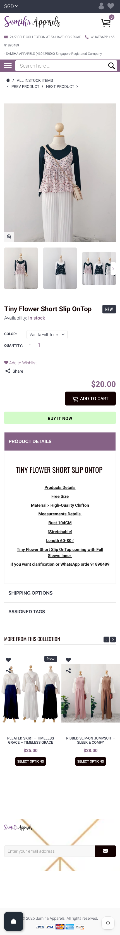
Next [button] (113, 268)
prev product (26, 87)
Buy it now (60, 418)
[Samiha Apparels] (18, 827)
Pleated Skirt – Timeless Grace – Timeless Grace (30, 740)
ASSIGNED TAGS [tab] (26, 611)
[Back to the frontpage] (7, 80)
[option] (21, 268)
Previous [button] (106, 639)
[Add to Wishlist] (8, 661)
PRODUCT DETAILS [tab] (30, 441)
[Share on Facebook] (29, 371)
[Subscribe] (105, 851)
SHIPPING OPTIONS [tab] (30, 593)
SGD (9, 6)
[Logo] (32, 22)
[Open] (13, 921)
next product (61, 87)
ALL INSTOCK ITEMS (35, 80)
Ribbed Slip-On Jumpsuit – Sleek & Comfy (90, 740)
